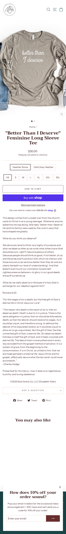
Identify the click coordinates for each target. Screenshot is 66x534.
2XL (48, 177)
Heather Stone (20, 167)
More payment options (33, 205)
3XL (58, 177)
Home (32, 127)
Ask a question (33, 390)
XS (7, 177)
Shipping (22, 155)
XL (38, 177)
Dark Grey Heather (43, 167)
